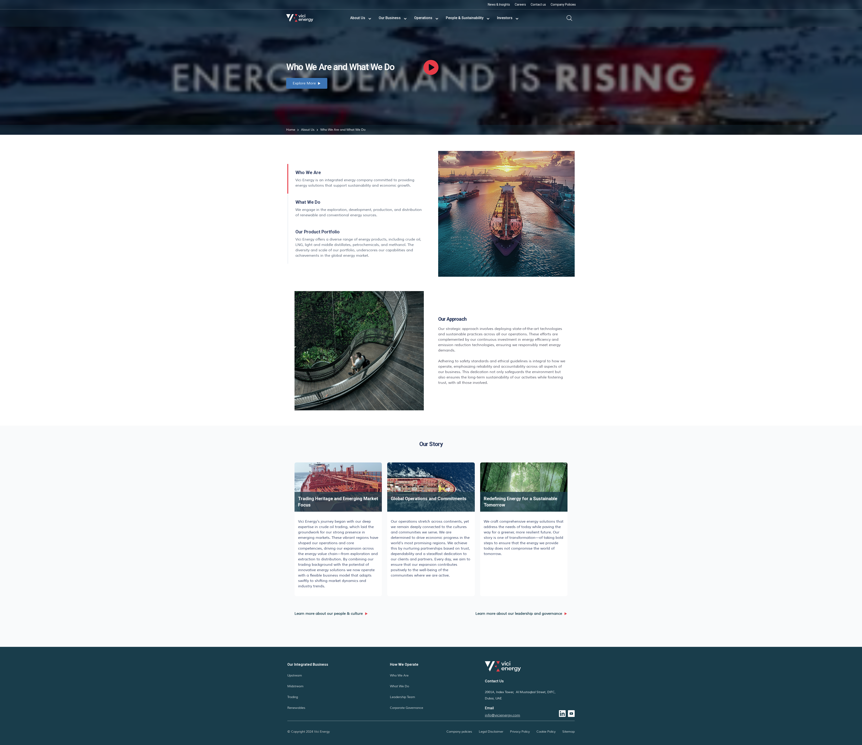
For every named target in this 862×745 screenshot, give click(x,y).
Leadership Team (402, 697)
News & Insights (499, 4)
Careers (520, 4)
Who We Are (399, 675)
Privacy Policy (520, 732)
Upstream (294, 675)
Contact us (538, 4)
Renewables (296, 708)
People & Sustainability (465, 18)
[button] (361, 18)
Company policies (459, 732)
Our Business (390, 18)
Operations (423, 18)
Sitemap (568, 732)
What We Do (399, 686)
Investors (504, 18)
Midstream (295, 686)
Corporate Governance (406, 708)
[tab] (355, 179)
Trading (292, 697)
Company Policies (563, 4)
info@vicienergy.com (502, 715)
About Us (357, 18)
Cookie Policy (546, 732)
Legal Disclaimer (491, 732)
